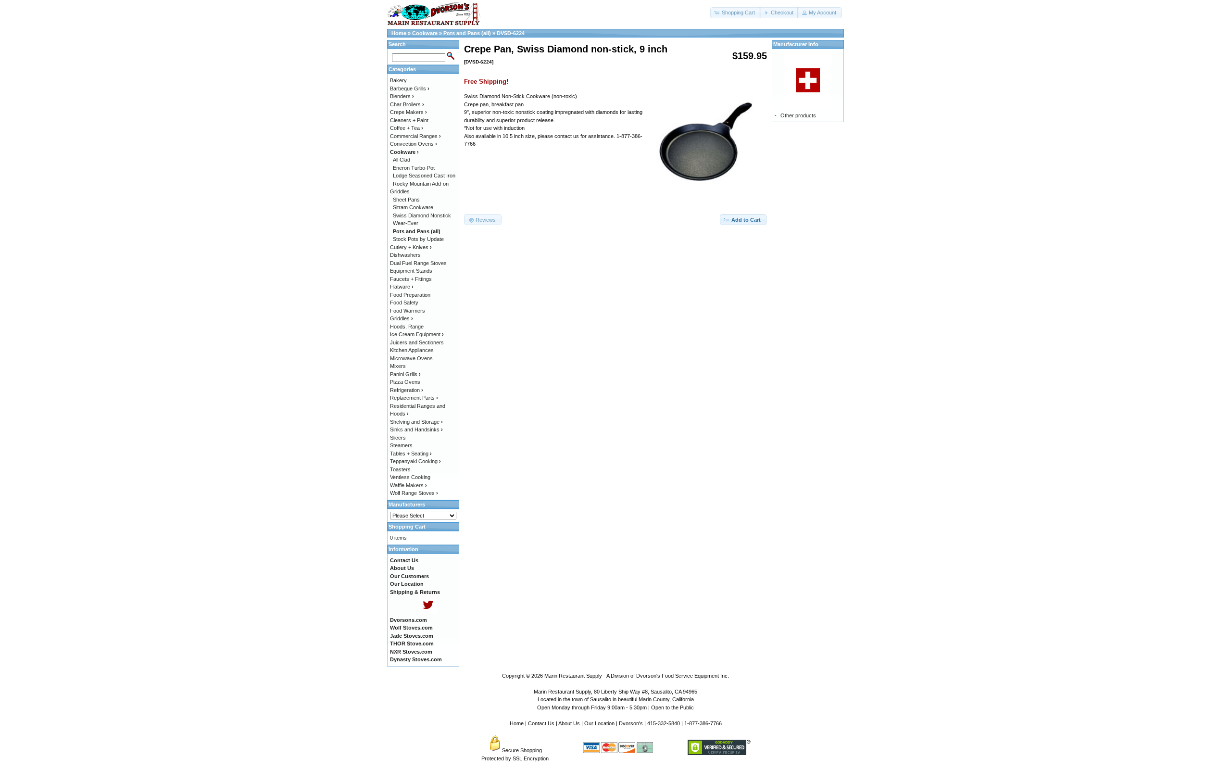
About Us (569, 723)
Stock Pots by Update (418, 239)
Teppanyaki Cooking (415, 461)
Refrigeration (406, 390)
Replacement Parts (414, 398)
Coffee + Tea (406, 128)
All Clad (401, 160)
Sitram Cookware (413, 207)
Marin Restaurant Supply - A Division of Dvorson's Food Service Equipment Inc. (636, 676)
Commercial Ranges (415, 136)
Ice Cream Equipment (417, 334)
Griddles (401, 318)
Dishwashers (405, 255)
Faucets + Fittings (411, 279)
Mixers (398, 366)
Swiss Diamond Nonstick (422, 215)
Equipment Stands (411, 271)
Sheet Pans (406, 199)
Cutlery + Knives (411, 247)
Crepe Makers (408, 112)
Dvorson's (631, 723)
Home (398, 33)
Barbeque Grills (409, 88)
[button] (735, 12)
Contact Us (541, 723)
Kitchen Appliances (412, 350)
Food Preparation (410, 295)
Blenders (402, 96)
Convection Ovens (413, 144)
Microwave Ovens (411, 358)
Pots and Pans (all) (467, 33)
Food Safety (404, 302)
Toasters (400, 469)
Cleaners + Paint (409, 120)
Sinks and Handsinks (416, 429)
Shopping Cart (407, 527)
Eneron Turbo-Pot (414, 168)
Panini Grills (405, 374)
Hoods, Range (407, 326)
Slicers (398, 438)
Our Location (599, 723)
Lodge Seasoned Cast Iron (424, 175)
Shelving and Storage (416, 422)
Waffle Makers (408, 485)
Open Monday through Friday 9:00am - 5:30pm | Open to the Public (615, 707)
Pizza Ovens (405, 382)
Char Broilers (407, 104)
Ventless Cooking (410, 477)
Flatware (402, 287)
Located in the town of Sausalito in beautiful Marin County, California (616, 699)
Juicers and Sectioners (417, 342)
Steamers (401, 445)
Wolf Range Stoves (414, 493)
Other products (798, 115)
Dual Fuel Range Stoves (418, 263)
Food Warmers (407, 311)
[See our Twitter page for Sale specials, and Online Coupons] (427, 612)
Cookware (425, 33)
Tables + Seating (411, 453)
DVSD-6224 (511, 33)
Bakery (398, 80)
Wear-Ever (405, 223)
